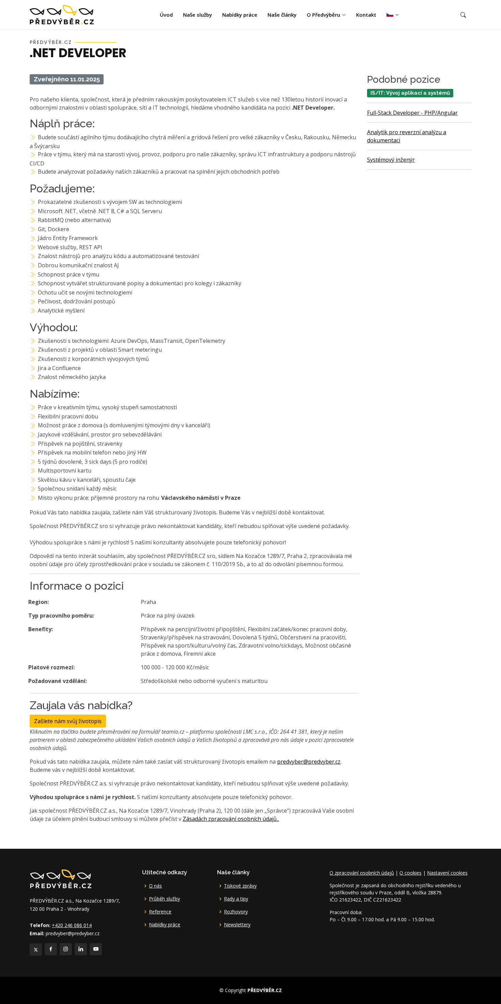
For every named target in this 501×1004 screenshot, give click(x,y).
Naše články (282, 14)
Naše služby (197, 14)
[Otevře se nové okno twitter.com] (36, 949)
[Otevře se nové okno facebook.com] (51, 949)
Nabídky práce (239, 14)
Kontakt (366, 14)
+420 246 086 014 (72, 925)
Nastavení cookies (447, 873)
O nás (155, 885)
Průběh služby (164, 898)
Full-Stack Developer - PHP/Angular (412, 112)
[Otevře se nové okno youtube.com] (96, 949)
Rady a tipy (236, 898)
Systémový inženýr (391, 159)
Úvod (166, 14)
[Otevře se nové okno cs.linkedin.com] (81, 949)
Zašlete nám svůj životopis (68, 721)
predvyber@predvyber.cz (308, 761)
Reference (160, 911)
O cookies (410, 873)
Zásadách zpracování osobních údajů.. (231, 819)
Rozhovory (236, 911)
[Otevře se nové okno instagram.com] (66, 949)
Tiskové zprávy (240, 885)
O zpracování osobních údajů (362, 873)
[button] (463, 15)
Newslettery (237, 924)
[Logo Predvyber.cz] (60, 878)
